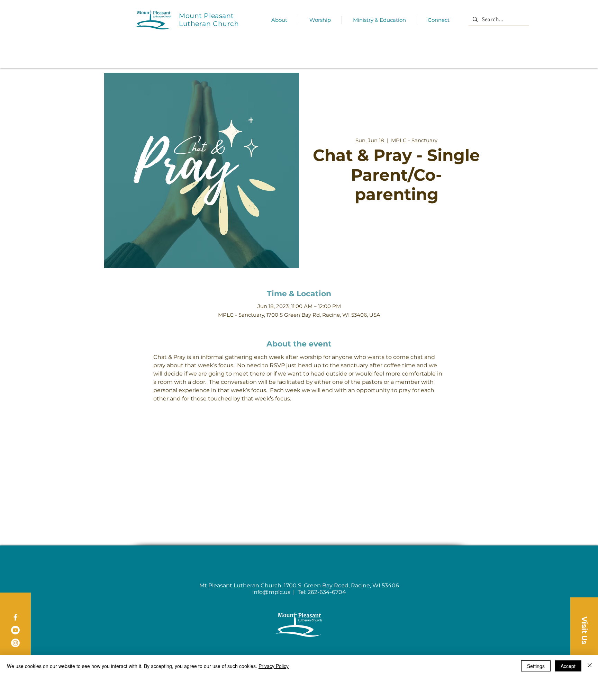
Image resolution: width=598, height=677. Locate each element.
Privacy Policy (274, 665)
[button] (584, 630)
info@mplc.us (271, 592)
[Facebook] (15, 617)
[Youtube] (15, 630)
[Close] (590, 665)
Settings (536, 665)
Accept (568, 665)
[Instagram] (15, 643)
